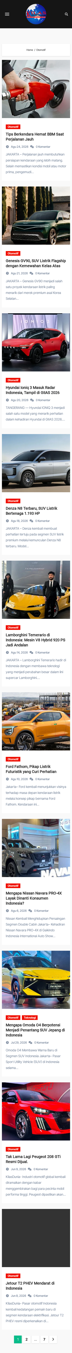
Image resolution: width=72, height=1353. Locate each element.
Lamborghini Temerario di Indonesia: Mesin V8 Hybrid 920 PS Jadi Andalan (35, 640)
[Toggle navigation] (7, 14)
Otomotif (13, 126)
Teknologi (30, 1017)
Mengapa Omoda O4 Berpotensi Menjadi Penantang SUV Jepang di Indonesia (35, 1030)
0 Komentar (43, 147)
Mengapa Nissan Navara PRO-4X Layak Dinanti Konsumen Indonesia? (34, 898)
